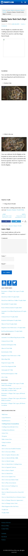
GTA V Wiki (4, 377)
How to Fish (5, 489)
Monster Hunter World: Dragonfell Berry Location (20, 216)
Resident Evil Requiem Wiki (8, 344)
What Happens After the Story (10, 506)
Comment (4, 238)
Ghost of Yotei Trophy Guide (9, 324)
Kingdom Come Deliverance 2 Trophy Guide (13, 327)
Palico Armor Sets (7, 439)
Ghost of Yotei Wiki (6, 348)
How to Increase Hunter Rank (10, 479)
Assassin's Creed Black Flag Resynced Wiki (13, 337)
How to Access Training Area (10, 486)
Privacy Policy (5, 525)
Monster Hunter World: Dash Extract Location (7, 216)
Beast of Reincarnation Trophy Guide (11, 307)
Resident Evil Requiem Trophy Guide (11, 320)
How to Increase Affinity (8, 451)
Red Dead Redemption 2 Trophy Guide (11, 331)
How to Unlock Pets (7, 473)
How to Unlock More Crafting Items (12, 464)
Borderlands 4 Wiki (6, 352)
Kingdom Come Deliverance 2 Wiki (10, 355)
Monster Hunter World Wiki (15, 210)
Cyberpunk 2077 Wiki (7, 370)
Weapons (4, 436)
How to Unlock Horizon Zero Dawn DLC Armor (13, 493)
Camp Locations (6, 442)
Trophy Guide (5, 512)
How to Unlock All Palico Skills (10, 458)
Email (3, 264)
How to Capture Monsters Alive (10, 455)
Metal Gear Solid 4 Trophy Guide (10, 297)
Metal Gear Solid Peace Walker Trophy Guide (13, 300)
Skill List (4, 445)
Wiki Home (5, 414)
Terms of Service (6, 522)
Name (3, 256)
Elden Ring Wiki (5, 359)
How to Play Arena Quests (9, 483)
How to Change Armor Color (10, 503)
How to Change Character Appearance (12, 500)
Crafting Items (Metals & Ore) (10, 427)
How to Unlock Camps (8, 461)
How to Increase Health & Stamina (11, 448)
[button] (22, 2)
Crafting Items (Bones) (8, 430)
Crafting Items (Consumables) (10, 423)
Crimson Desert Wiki (7, 341)
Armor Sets (5, 433)
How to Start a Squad (8, 470)
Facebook (4, 536)
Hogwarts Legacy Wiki (7, 362)
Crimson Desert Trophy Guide (9, 316)
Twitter (3, 539)
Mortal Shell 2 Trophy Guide (9, 304)
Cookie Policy (5, 528)
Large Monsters (6, 417)
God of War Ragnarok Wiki (8, 366)
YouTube (3, 533)
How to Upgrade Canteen (9, 467)
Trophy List (5, 509)
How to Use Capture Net (8, 476)
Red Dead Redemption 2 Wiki (9, 373)
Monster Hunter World (15, 226)
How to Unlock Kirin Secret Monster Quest (14, 497)
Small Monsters (6, 420)
